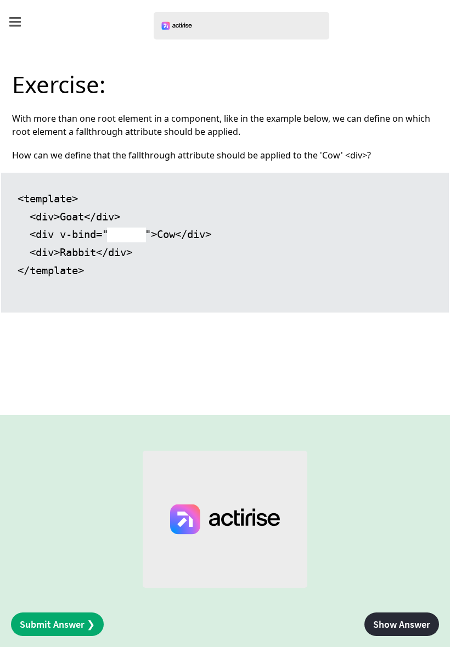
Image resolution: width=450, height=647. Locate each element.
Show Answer (401, 624)
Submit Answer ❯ (57, 624)
